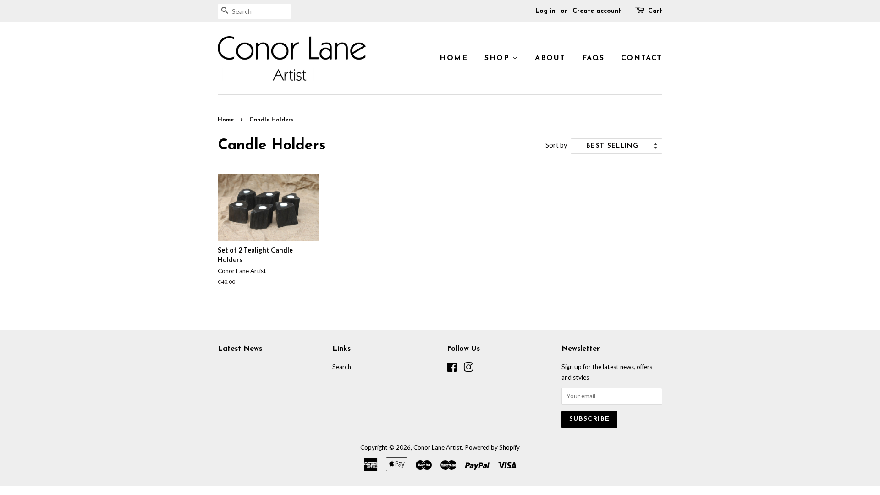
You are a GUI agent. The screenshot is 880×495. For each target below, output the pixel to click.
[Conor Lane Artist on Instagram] (468, 369)
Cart (655, 11)
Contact (641, 58)
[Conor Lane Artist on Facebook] (452, 369)
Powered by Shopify (492, 447)
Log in (545, 11)
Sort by (556, 145)
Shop (498, 58)
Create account (596, 11)
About (550, 58)
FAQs (593, 58)
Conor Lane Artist (437, 447)
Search (341, 366)
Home (454, 58)
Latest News (240, 348)
